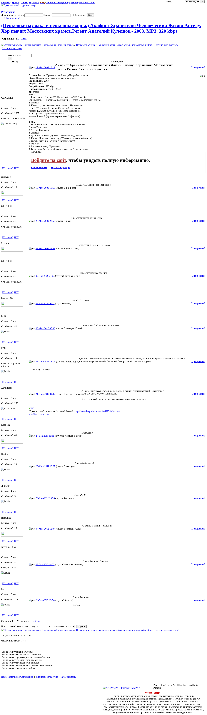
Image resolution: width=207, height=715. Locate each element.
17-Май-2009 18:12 (45, 67)
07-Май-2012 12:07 (45, 528)
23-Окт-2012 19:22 (45, 564)
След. (24, 38)
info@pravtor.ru (68, 677)
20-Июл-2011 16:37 (45, 466)
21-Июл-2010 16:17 (45, 394)
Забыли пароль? (12, 18)
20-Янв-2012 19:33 (45, 498)
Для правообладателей (47, 677)
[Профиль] (7, 168)
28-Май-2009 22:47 (45, 248)
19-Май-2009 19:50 (45, 188)
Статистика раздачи (12, 48)
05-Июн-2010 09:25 (45, 361)
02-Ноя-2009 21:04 (45, 276)
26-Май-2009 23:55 (45, 221)
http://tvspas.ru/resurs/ (39, 414)
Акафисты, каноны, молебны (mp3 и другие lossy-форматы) (148, 45)
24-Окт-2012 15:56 (45, 600)
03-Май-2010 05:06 (45, 328)
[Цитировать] (198, 67)
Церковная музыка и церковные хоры (95, 45)
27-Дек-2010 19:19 (45, 435)
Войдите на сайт (48, 160)
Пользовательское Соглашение (17, 677)
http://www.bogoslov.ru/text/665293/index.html (97, 411)
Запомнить (80, 15)
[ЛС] (16, 168)
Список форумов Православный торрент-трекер (49, 45)
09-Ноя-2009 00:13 (45, 303)
